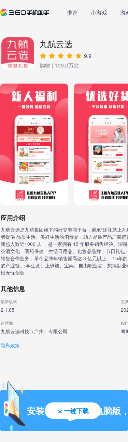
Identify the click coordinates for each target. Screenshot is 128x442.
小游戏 (99, 12)
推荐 (72, 12)
